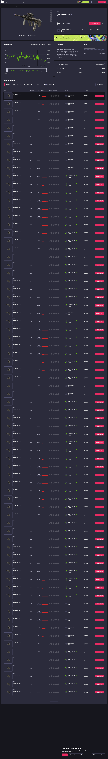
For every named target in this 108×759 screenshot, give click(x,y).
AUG (14, 6)
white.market (4, 6)
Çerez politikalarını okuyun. (68, 751)
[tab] (7, 84)
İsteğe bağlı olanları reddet (76, 754)
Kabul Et (65, 754)
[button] (94, 2)
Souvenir (49, 84)
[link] (4, 6)
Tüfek (10, 6)
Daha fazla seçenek (97, 754)
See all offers (100, 84)
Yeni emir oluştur (100, 64)
